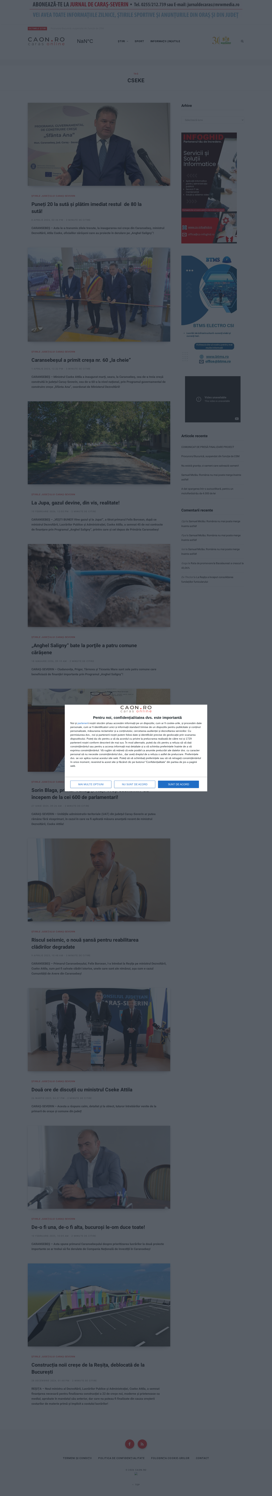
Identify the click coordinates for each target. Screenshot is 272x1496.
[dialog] (136, 748)
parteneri (83, 723)
